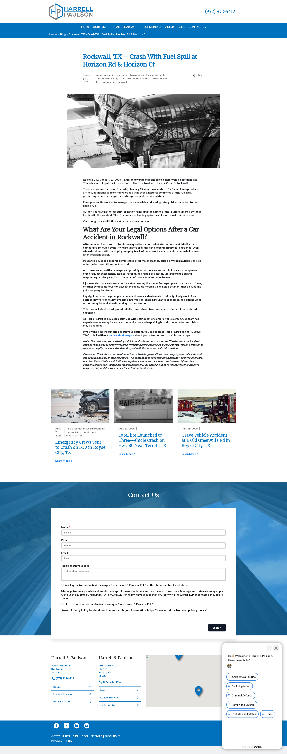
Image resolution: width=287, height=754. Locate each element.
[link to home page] (71, 11)
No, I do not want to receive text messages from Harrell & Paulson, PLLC (109, 604)
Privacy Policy (61, 740)
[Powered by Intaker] (259, 747)
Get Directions (62, 701)
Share (200, 74)
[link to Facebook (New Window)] (56, 725)
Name (65, 526)
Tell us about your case (75, 565)
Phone (65, 539)
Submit (217, 627)
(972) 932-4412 (64, 678)
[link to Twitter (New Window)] (66, 725)
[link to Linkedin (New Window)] (76, 725)
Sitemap (96, 736)
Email (64, 552)
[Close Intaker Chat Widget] (276, 648)
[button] (108, 27)
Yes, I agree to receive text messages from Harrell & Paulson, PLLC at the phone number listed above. (127, 585)
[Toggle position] (269, 648)
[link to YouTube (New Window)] (86, 725)
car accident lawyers (121, 335)
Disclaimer (113, 736)
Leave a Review (62, 693)
